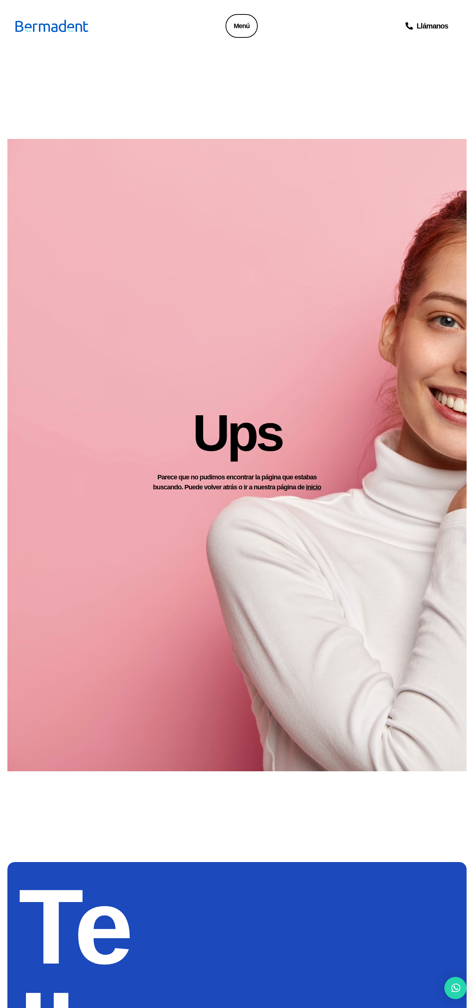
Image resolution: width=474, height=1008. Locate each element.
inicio (313, 487)
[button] (455, 988)
